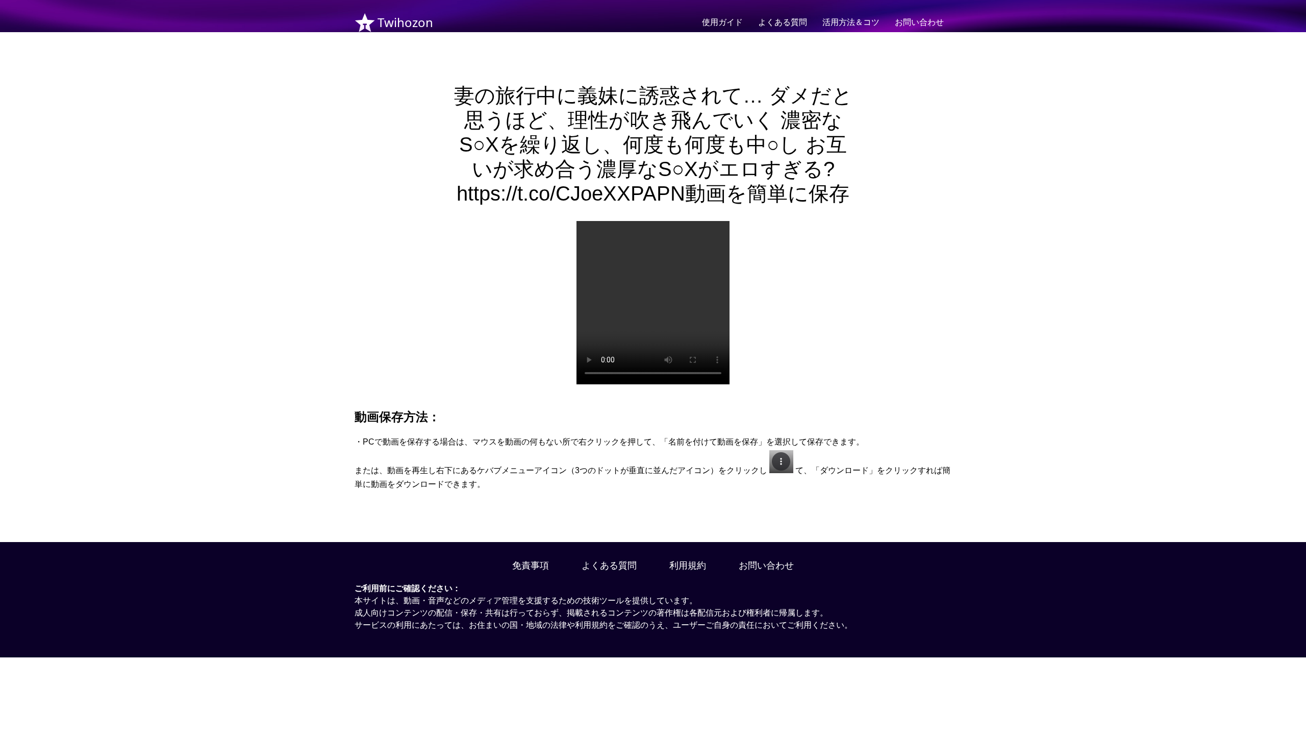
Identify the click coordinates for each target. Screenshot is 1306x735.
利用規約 (687, 565)
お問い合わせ (919, 22)
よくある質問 (782, 22)
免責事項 (530, 565)
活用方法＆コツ (851, 22)
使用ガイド (722, 22)
